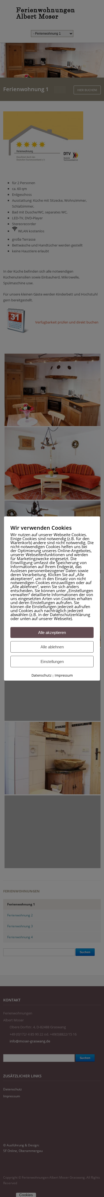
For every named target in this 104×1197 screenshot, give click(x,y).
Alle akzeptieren (52, 632)
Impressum (64, 675)
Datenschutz (41, 675)
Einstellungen (52, 661)
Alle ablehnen (52, 647)
